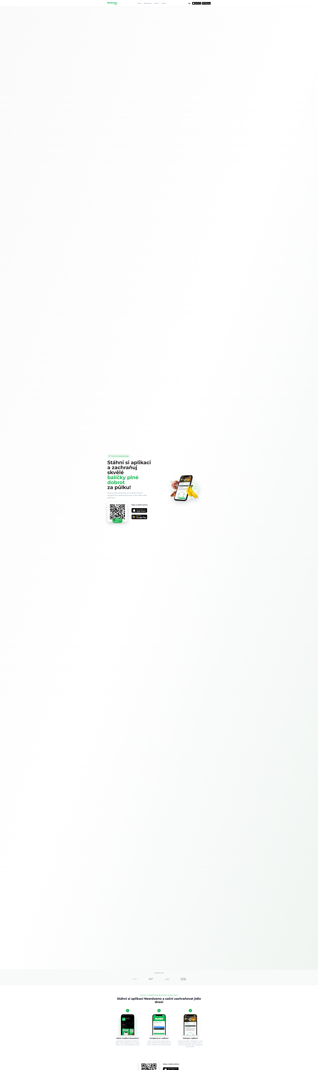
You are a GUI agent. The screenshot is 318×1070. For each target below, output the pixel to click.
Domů (139, 3)
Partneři (156, 3)
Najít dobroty (148, 3)
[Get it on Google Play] (139, 517)
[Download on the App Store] (139, 510)
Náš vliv (164, 3)
